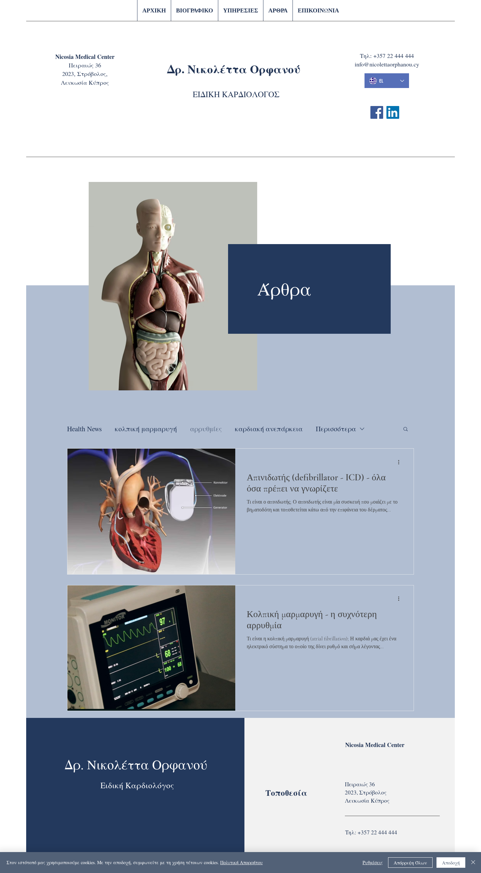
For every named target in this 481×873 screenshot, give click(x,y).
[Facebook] (376, 112)
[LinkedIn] (392, 112)
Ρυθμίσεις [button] (373, 862)
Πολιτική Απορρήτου (241, 862)
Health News (84, 428)
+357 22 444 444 (393, 56)
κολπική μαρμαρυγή (146, 428)
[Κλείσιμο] (473, 862)
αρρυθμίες (206, 428)
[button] (405, 429)
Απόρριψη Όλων (410, 863)
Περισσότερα (336, 428)
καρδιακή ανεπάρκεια (269, 428)
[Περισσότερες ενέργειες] (401, 462)
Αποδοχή (451, 863)
